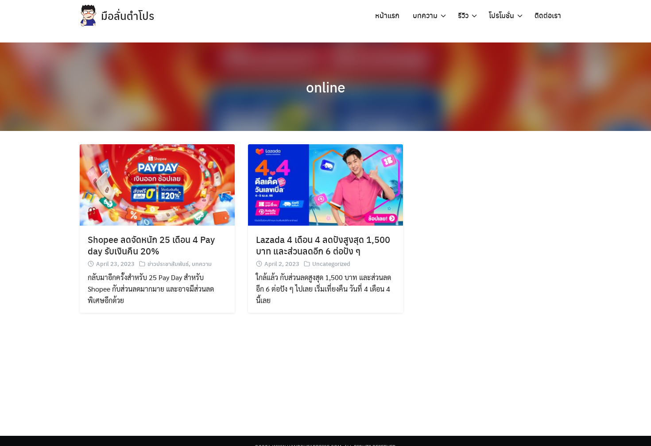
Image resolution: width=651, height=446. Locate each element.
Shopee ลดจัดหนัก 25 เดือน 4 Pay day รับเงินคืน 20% (151, 245)
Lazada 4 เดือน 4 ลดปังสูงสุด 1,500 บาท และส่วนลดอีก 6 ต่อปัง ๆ (323, 245)
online (325, 87)
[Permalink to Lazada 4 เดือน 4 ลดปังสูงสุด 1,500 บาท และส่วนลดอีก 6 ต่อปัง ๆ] (325, 183)
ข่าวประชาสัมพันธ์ (168, 263)
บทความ (425, 15)
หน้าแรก (387, 15)
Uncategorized (331, 263)
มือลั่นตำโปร (127, 15)
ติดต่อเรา (548, 15)
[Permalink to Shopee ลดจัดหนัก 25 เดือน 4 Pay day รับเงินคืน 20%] (157, 183)
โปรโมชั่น (501, 15)
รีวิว (463, 15)
